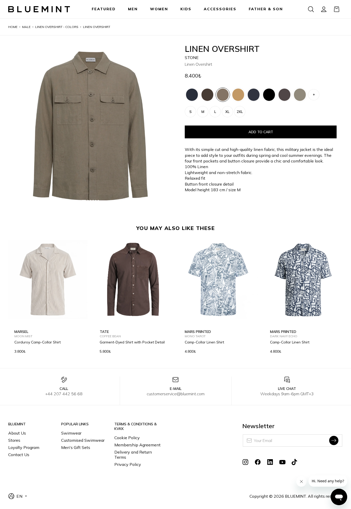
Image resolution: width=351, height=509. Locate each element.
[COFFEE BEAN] (207, 95)
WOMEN (159, 9)
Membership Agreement (137, 444)
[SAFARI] (238, 95)
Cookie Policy (127, 437)
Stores (14, 440)
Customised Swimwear (83, 440)
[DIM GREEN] (300, 95)
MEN (133, 9)
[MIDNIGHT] (253, 95)
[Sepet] (336, 9)
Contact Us (18, 454)
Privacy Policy (127, 464)
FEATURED (104, 9)
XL (227, 112)
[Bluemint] (39, 9)
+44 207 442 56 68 (63, 393)
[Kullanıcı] (324, 9)
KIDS (185, 9)
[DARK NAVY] (192, 95)
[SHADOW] (284, 95)
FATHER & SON (266, 9)
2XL (240, 112)
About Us (17, 433)
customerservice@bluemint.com (176, 393)
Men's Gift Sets (75, 447)
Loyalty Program (23, 447)
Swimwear (71, 433)
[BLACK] (269, 95)
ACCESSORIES (220, 9)
